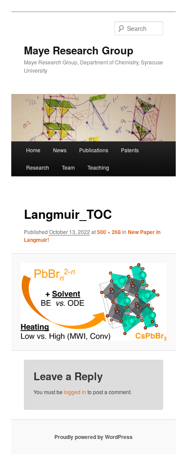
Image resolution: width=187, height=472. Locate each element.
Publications (93, 150)
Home (33, 150)
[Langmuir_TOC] (93, 302)
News (60, 150)
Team (68, 167)
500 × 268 (109, 232)
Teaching (98, 167)
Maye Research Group (79, 50)
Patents (130, 150)
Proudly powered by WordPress (93, 437)
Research (37, 167)
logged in (75, 391)
